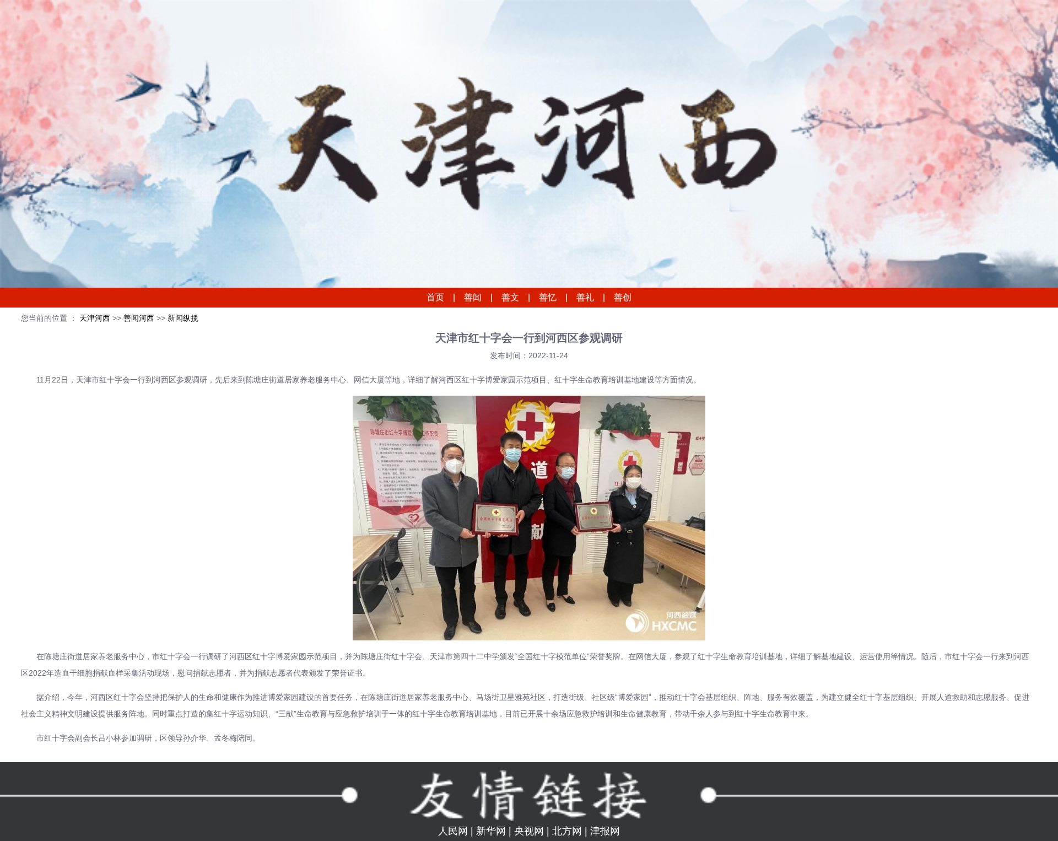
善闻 (473, 297)
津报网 (605, 831)
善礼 (585, 297)
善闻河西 (139, 318)
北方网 (567, 831)
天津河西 (94, 318)
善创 (622, 297)
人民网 (453, 831)
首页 (435, 297)
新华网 (491, 831)
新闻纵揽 (183, 318)
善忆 (548, 297)
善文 (510, 297)
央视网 (529, 831)
